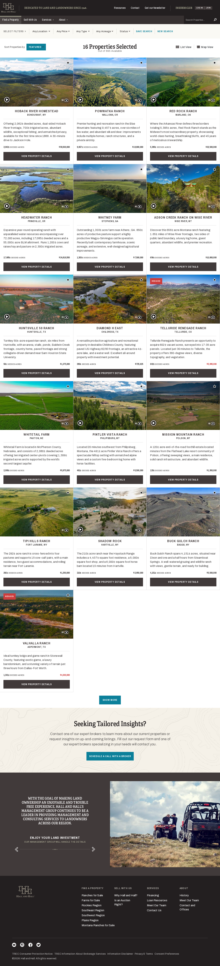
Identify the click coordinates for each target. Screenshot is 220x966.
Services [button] (47, 20)
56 (63, 100)
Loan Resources (157, 900)
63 (209, 317)
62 (136, 206)
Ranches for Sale (92, 895)
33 (209, 530)
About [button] (62, 20)
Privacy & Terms (144, 954)
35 (63, 317)
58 (209, 206)
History (184, 895)
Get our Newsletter (155, 8)
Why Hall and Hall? (126, 895)
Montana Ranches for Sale (98, 925)
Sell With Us (30, 20)
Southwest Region (93, 915)
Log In (199, 8)
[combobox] (41, 31)
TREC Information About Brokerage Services (80, 954)
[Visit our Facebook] (30, 945)
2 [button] (55, 849)
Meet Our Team (156, 905)
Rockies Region (91, 905)
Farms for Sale (91, 900)
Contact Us (154, 910)
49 (63, 530)
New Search (165, 31)
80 (63, 632)
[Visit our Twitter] (38, 945)
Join (208, 8)
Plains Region (90, 920)
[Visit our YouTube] (14, 945)
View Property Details (36, 156)
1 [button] (53, 849)
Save (144, 31)
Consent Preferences (167, 954)
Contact (135, 8)
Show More (110, 699)
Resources (120, 8)
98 (63, 206)
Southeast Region (93, 910)
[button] (63, 31)
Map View (207, 47)
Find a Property (10, 20)
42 (209, 423)
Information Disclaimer (120, 954)
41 (136, 317)
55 (63, 423)
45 (136, 530)
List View (185, 47)
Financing (153, 895)
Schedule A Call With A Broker (110, 756)
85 (136, 100)
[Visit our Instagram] (22, 945)
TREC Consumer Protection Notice (32, 954)
